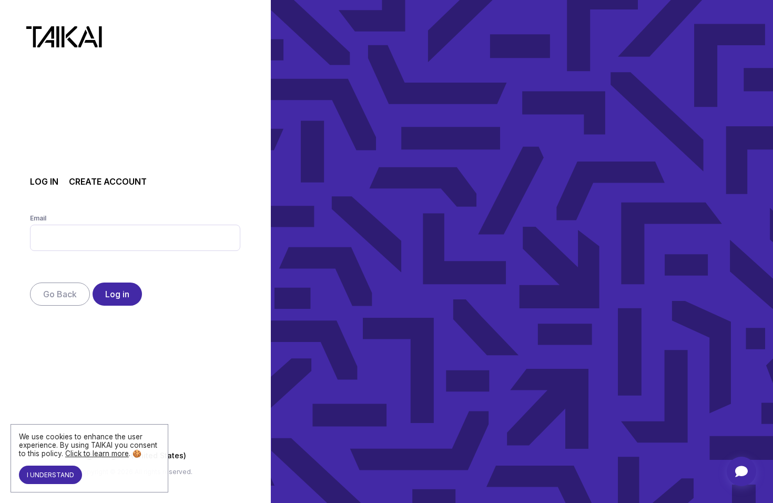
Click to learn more (97, 453)
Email (38, 218)
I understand (50, 475)
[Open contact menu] (741, 471)
